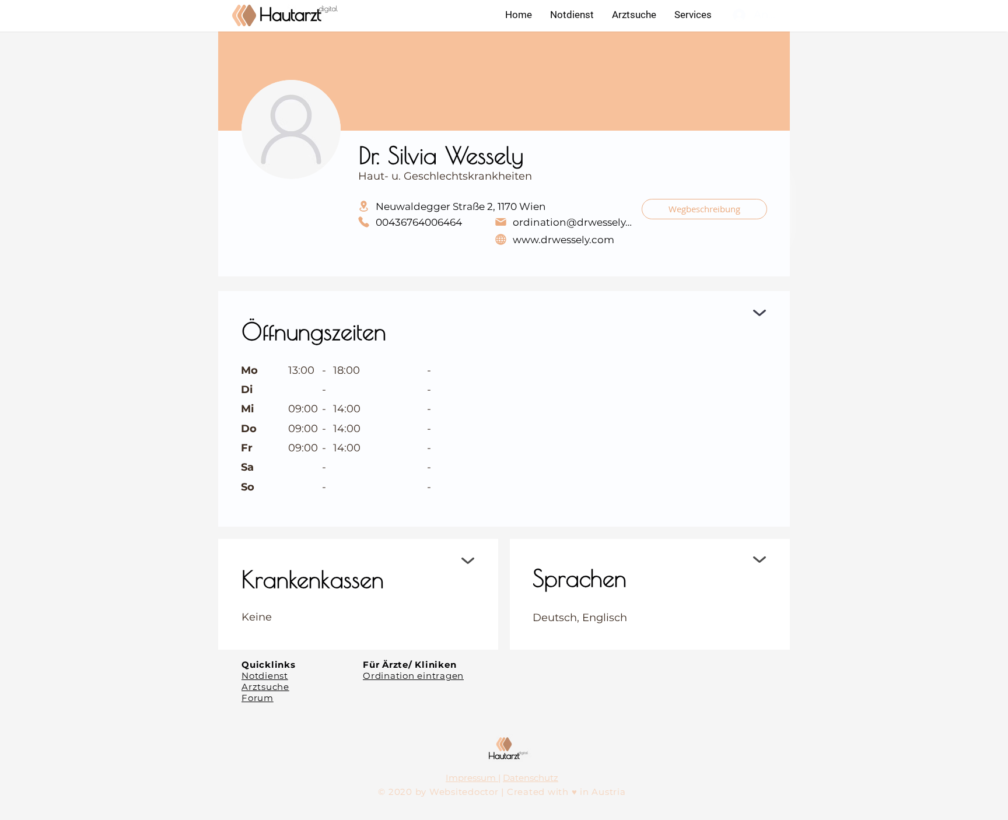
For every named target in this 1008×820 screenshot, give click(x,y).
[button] (692, 14)
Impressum (472, 777)
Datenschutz (530, 777)
